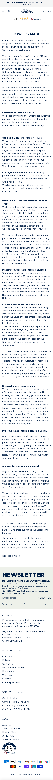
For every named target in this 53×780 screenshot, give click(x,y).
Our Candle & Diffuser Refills (16, 709)
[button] (26, 19)
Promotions (8, 671)
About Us (6, 725)
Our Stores (7, 656)
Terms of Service (10, 739)
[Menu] (3, 11)
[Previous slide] (3, 3)
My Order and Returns (13, 667)
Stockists (6, 678)
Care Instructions (10, 698)
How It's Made (9, 732)
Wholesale (7, 675)
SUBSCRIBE (44, 598)
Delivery (6, 660)
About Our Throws (11, 728)
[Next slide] (50, 3)
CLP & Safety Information (15, 705)
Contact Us (7, 664)
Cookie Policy (9, 736)
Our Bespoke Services (13, 682)
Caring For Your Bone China (15, 702)
